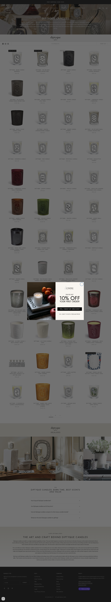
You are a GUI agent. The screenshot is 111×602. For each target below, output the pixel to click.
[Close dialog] (81, 284)
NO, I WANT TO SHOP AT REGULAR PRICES (69, 314)
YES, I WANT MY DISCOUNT (70, 309)
